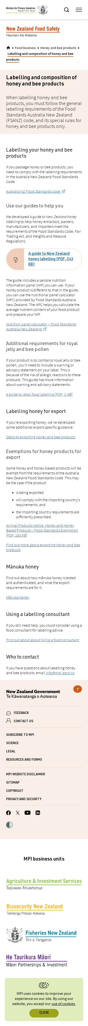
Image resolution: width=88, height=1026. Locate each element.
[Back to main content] (77, 689)
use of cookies (63, 1004)
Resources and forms (24, 760)
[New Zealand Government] (44, 695)
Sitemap (13, 783)
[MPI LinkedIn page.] (37, 813)
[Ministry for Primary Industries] (27, 10)
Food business (25, 48)
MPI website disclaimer (25, 774)
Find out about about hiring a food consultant (42, 639)
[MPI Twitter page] (18, 813)
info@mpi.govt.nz (60, 672)
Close (44, 1013)
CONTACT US (23, 721)
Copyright (14, 791)
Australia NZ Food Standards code (33, 191)
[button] (9, 825)
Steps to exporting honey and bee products (40, 436)
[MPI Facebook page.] (8, 813)
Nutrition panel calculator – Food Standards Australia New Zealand (41, 326)
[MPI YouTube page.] (27, 813)
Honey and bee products (58, 48)
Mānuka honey (17, 597)
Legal (10, 751)
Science (12, 743)
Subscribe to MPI (20, 735)
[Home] (8, 48)
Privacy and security (23, 799)
